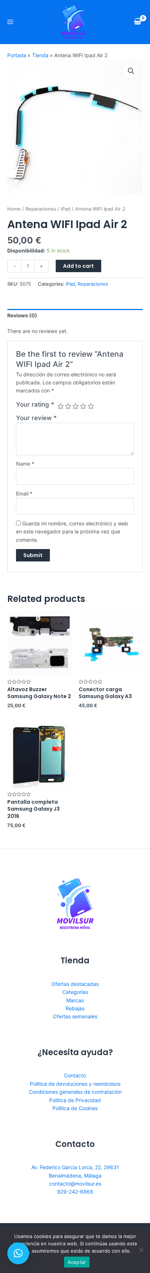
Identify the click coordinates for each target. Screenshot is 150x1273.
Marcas (75, 1000)
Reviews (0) (22, 315)
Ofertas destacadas (75, 984)
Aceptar (77, 1262)
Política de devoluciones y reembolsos (75, 1084)
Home (14, 209)
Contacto (75, 1075)
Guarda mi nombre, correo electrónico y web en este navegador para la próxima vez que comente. (72, 531)
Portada (16, 55)
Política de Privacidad (75, 1100)
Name (25, 464)
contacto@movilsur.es (75, 1183)
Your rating (35, 404)
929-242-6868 (75, 1191)
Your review (36, 418)
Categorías (75, 992)
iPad (65, 209)
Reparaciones (40, 209)
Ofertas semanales (75, 1016)
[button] (18, 1253)
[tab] (75, 315)
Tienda (40, 55)
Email (24, 493)
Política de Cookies (75, 1108)
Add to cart (78, 266)
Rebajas (75, 1008)
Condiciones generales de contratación (75, 1092)
